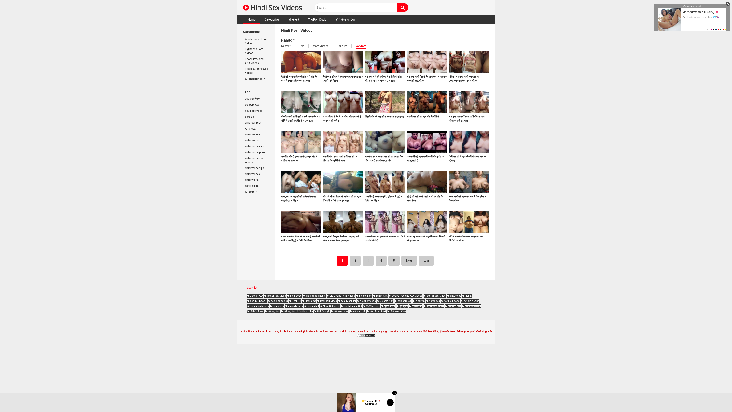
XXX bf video (373, 306)
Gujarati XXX (386, 300)
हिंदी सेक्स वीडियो (345, 19)
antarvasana (252, 134)
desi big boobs (258, 300)
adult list (252, 287)
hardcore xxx (404, 300)
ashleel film (252, 185)
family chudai (348, 300)
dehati (469, 295)
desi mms (310, 300)
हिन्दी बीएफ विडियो (378, 311)
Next (409, 260)
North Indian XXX (353, 306)
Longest (342, 45)
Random (361, 45)
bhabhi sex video (276, 295)
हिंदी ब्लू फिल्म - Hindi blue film (298, 311)
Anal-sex (250, 128)
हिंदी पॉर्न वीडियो (257, 311)
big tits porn (365, 295)
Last (426, 260)
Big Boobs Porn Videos (254, 51)
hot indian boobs (259, 306)
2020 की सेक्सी (252, 99)
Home (252, 19)
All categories (254, 78)
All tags (250, 191)
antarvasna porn (255, 152)
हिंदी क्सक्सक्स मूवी (473, 306)
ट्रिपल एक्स (417, 306)
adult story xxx (253, 110)
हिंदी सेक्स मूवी (323, 311)
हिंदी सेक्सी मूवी (359, 311)
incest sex (278, 306)
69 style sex (252, 104)
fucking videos (368, 300)
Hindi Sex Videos (275, 7)
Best (301, 45)
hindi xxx (420, 300)
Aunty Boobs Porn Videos (256, 41)
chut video (455, 295)
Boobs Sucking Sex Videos (256, 70)
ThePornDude (317, 19)
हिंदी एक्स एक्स (454, 306)
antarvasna (252, 140)
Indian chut (313, 306)
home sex (434, 300)
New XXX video (331, 306)
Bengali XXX (256, 295)
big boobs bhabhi (316, 295)
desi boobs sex (279, 300)
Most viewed (321, 45)
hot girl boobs (471, 300)
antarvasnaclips (254, 168)
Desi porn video (328, 300)
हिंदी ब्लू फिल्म (274, 311)
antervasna (252, 179)
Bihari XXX (382, 295)
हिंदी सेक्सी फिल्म (341, 311)
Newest (286, 45)
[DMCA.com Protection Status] (366, 336)
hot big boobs (452, 300)
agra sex (250, 116)
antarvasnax (252, 173)
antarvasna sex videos (254, 160)
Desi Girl (296, 300)
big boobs (296, 295)
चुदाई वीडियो (389, 306)
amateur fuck (253, 122)
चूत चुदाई (404, 306)
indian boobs (295, 306)
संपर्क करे (294, 19)
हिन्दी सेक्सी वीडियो (398, 311)
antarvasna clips (255, 146)
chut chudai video (436, 295)
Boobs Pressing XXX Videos (254, 60)
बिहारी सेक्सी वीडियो (435, 306)
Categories (272, 19)
